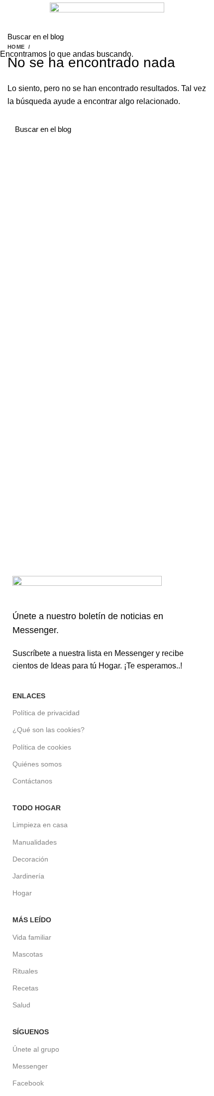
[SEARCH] (200, 36)
